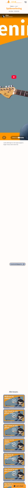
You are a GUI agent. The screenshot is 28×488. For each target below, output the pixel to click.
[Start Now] (14, 401)
